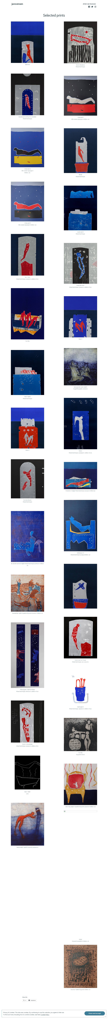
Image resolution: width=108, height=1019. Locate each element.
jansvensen (17, 3)
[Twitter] (92, 6)
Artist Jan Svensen (89, 3)
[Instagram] (95, 6)
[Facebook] (89, 6)
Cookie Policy (45, 1015)
